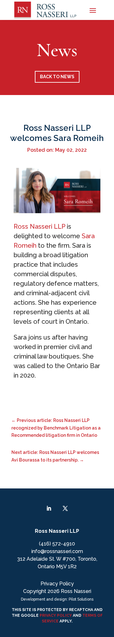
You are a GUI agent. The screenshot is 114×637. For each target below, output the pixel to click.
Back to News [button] (57, 76)
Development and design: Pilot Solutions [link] (57, 599)
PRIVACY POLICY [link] (55, 615)
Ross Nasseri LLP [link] (39, 226)
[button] (93, 10)
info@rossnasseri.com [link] (57, 551)
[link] (45, 10)
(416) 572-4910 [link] (57, 544)
